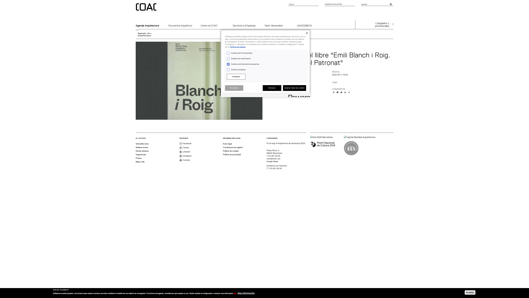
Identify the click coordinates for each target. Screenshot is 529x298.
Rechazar (272, 88)
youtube (186, 160)
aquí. (235, 293)
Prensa (138, 158)
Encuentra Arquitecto (180, 25)
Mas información (246, 293)
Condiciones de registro (233, 147)
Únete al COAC (209, 25)
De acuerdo (234, 88)
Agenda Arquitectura (147, 25)
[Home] (146, 7)
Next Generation (274, 25)
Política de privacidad (232, 154)
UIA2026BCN (304, 25)
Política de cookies (231, 151)
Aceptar (470, 292)
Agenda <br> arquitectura (145, 34)
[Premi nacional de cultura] (326, 148)
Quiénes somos (142, 147)
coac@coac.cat (273, 158)
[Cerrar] (307, 33)
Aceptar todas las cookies (294, 88)
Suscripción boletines (333, 4)
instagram (187, 156)
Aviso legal (227, 144)
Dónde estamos (142, 151)
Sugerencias (141, 154)
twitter (185, 147)
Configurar (236, 77)
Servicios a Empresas (244, 25)
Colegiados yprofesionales (382, 24)
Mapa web (140, 161)
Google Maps (272, 161)
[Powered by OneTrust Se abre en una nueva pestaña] (298, 95)
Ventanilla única (142, 144)
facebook (186, 143)
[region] (265, 63)
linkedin (186, 152)
